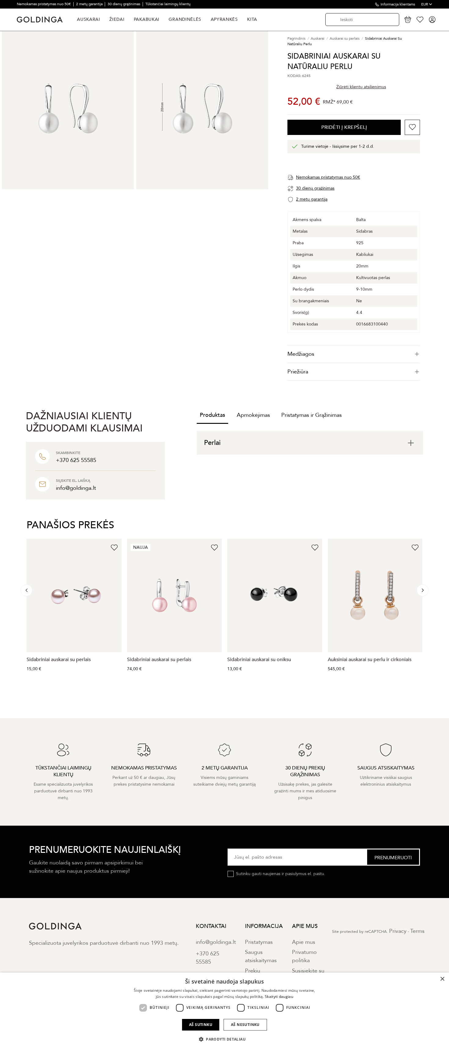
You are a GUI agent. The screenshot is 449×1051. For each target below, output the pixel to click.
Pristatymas (259, 942)
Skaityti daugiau (279, 996)
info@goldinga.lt (216, 942)
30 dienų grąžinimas (124, 4)
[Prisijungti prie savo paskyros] (432, 19)
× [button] (442, 979)
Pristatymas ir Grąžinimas (311, 415)
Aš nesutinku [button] (245, 1024)
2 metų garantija (90, 4)
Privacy (398, 931)
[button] (224, 1039)
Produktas (212, 415)
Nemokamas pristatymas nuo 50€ (44, 4)
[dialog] (224, 1012)
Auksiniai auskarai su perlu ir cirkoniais (369, 659)
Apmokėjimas (253, 415)
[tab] (353, 354)
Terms (417, 931)
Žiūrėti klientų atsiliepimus (361, 87)
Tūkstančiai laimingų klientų (168, 4)
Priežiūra (297, 372)
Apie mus (303, 942)
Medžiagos (300, 354)
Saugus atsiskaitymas (261, 956)
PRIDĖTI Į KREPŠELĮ (344, 127)
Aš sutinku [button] (200, 1024)
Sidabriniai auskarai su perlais (59, 659)
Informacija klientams (398, 4)
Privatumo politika (304, 956)
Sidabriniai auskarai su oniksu (259, 659)
